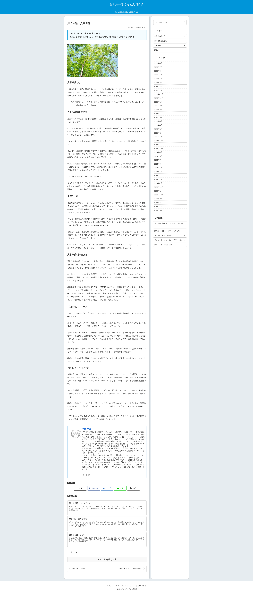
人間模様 (72, 483)
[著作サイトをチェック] (83, 475)
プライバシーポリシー (128, 586)
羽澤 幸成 (86, 429)
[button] (133, 488)
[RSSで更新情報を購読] (89, 475)
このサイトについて (113, 586)
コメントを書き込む (107, 559)
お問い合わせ (142, 586)
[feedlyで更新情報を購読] (86, 475)
